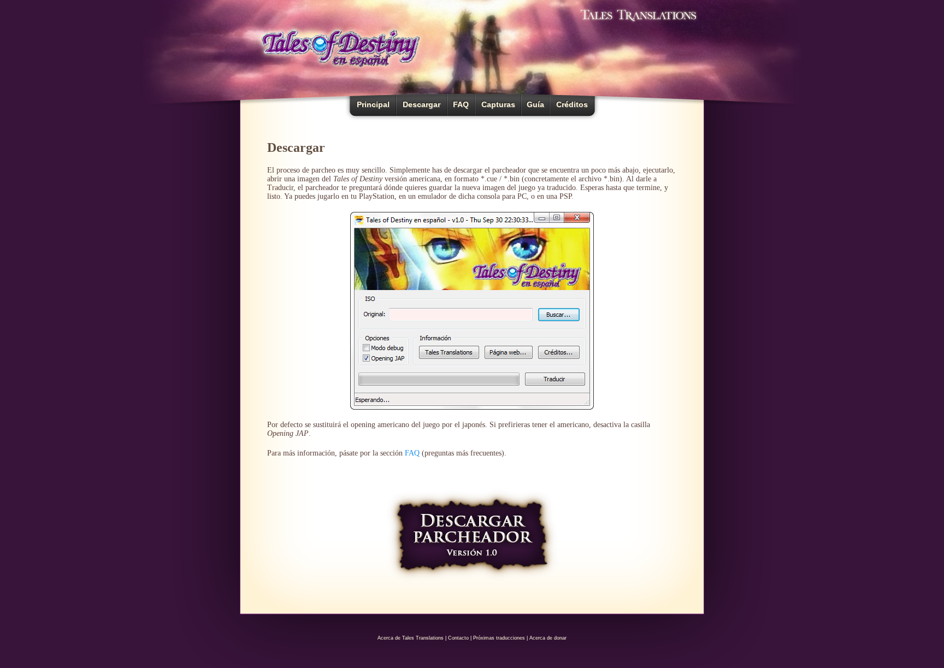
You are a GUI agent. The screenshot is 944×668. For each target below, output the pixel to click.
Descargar (421, 104)
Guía (535, 104)
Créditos (572, 104)
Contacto (458, 638)
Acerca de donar (548, 638)
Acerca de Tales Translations (410, 638)
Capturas (498, 104)
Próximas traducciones (499, 638)
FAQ (461, 104)
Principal (373, 104)
